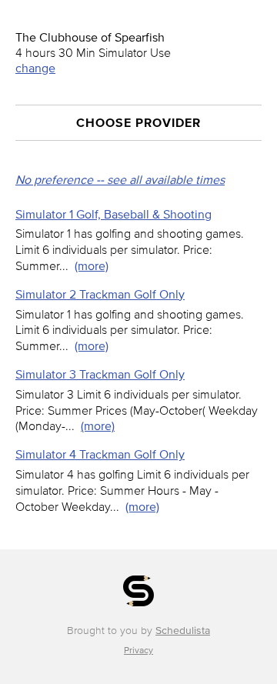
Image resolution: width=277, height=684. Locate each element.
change (35, 68)
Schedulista (182, 630)
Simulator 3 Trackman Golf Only (100, 374)
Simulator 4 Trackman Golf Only (100, 454)
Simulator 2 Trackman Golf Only (100, 294)
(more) (91, 265)
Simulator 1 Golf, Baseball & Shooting (113, 214)
